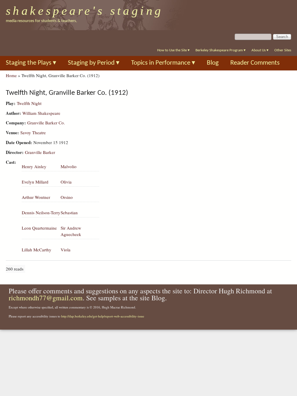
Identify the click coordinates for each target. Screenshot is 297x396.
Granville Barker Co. (46, 123)
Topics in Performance (163, 63)
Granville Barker (40, 152)
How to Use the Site (173, 50)
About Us (260, 50)
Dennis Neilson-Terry (41, 212)
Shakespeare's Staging (84, 10)
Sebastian (69, 212)
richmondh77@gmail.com (46, 297)
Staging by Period (93, 63)
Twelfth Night (29, 103)
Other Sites (282, 50)
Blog (213, 63)
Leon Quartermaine (39, 228)
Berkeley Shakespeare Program (220, 50)
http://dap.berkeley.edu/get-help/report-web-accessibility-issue (102, 316)
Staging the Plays (31, 63)
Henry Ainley (34, 166)
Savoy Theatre (33, 132)
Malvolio (69, 166)
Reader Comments (255, 63)
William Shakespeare (41, 113)
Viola (65, 250)
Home (11, 75)
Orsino (67, 197)
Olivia (66, 182)
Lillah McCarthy (36, 250)
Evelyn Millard (35, 182)
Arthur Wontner (36, 197)
